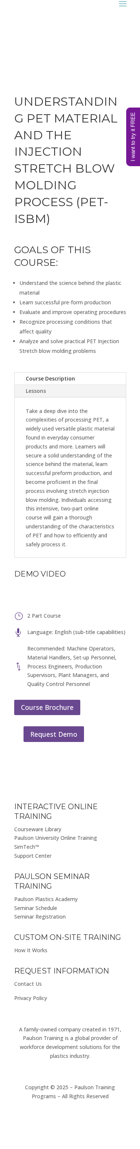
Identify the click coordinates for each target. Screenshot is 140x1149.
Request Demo (53, 734)
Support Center (33, 855)
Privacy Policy (30, 998)
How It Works (30, 950)
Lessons (36, 390)
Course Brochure (47, 707)
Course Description (50, 378)
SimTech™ (26, 846)
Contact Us (28, 983)
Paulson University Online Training (55, 837)
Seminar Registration (40, 916)
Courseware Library (37, 829)
